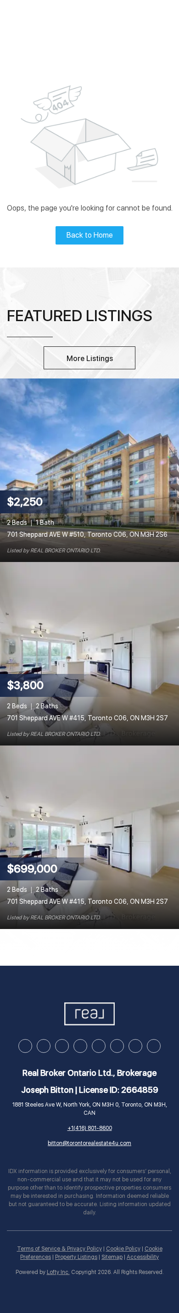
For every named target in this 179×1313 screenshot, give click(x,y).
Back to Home (90, 235)
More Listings (90, 358)
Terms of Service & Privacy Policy (59, 1249)
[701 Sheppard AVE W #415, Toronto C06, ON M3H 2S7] (89, 653)
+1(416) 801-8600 (89, 1128)
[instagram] (80, 1046)
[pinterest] (135, 1046)
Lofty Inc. (58, 1272)
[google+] (154, 1046)
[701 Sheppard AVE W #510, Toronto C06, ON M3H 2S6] (89, 470)
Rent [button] (130, 20)
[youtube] (99, 1046)
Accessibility (143, 1257)
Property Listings (76, 1257)
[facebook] (25, 1046)
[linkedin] (43, 1046)
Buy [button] (62, 20)
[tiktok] (117, 1046)
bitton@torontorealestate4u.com (89, 1143)
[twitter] (62, 1046)
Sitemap (112, 1257)
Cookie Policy (123, 1249)
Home (28, 20)
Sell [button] (95, 20)
